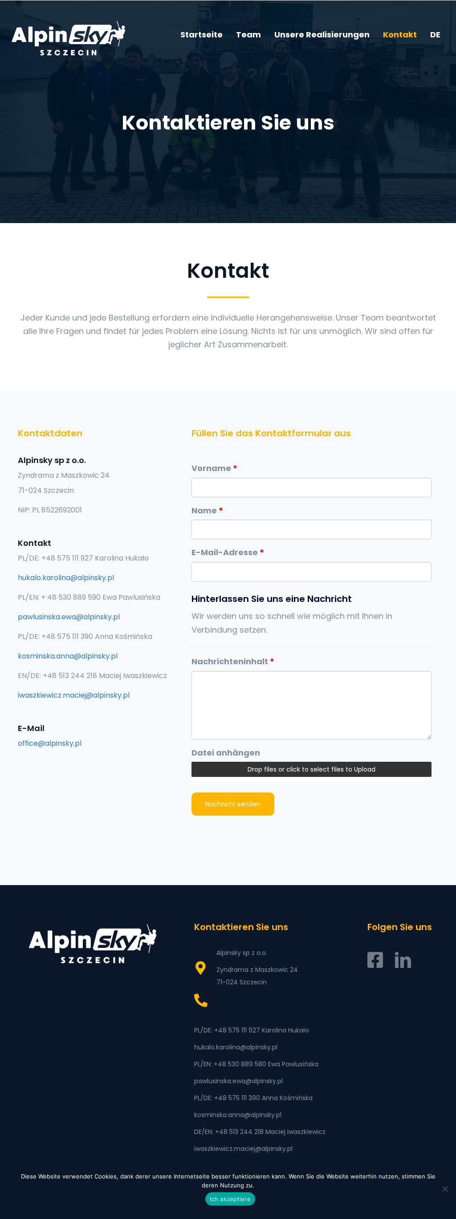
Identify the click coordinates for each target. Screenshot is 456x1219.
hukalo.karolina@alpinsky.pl (66, 578)
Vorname (214, 468)
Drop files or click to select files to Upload (311, 769)
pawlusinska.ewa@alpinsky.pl (69, 617)
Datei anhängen (225, 752)
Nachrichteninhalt (232, 661)
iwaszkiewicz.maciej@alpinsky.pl (74, 695)
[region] (228, 111)
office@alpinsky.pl (49, 743)
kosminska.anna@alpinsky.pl (68, 656)
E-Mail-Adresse (227, 552)
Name (207, 510)
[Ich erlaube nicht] (444, 1188)
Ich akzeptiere (230, 1199)
